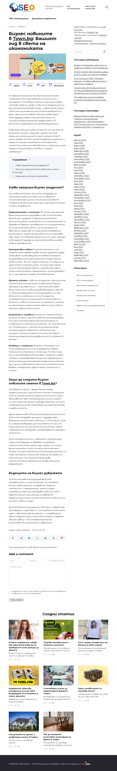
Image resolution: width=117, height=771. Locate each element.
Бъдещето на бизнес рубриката (32, 176)
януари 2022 (80, 230)
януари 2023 (80, 211)
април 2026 (79, 145)
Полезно (15, 75)
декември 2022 (81, 214)
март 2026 (79, 148)
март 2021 (79, 252)
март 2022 (79, 225)
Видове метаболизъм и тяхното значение (56, 643)
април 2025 (79, 173)
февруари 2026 (81, 151)
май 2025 (78, 170)
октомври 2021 (81, 239)
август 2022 (80, 222)
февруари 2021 (81, 255)
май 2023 (78, 206)
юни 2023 (78, 203)
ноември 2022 (81, 217)
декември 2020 (81, 261)
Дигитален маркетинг (44, 18)
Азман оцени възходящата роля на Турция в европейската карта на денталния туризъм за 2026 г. (90, 90)
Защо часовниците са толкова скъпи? (90, 689)
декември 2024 (81, 176)
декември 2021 (81, 233)
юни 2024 (78, 181)
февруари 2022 (81, 228)
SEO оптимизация (18, 18)
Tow (23, 442)
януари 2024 (80, 192)
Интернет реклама (86, 295)
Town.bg (23, 38)
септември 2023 (82, 200)
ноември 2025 (81, 156)
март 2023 (79, 208)
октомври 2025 (81, 159)
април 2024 (79, 187)
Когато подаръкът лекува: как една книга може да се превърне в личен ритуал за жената (24, 646)
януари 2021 (80, 258)
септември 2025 (82, 162)
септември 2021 (82, 241)
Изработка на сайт (85, 290)
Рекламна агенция (83, 41)
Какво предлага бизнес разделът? (32, 165)
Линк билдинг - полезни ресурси (90, 43)
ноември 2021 (80, 236)
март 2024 (79, 189)
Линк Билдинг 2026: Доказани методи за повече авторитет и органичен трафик (90, 81)
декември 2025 (81, 154)
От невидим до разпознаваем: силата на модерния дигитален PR (90, 100)
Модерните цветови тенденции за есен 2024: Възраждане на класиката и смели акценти (23, 692)
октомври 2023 (82, 198)
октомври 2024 (82, 178)
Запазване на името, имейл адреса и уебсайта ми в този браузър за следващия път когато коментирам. (38, 592)
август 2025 (80, 165)
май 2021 (78, 250)
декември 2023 (81, 195)
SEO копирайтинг (84, 275)
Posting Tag (92, 32)
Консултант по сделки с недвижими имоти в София (23, 735)
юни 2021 (78, 247)
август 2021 (80, 244)
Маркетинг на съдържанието (90, 305)
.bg (28, 442)
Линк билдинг (82, 300)
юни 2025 (78, 167)
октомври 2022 (82, 219)
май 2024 (78, 184)
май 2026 (78, 143)
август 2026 (80, 140)
